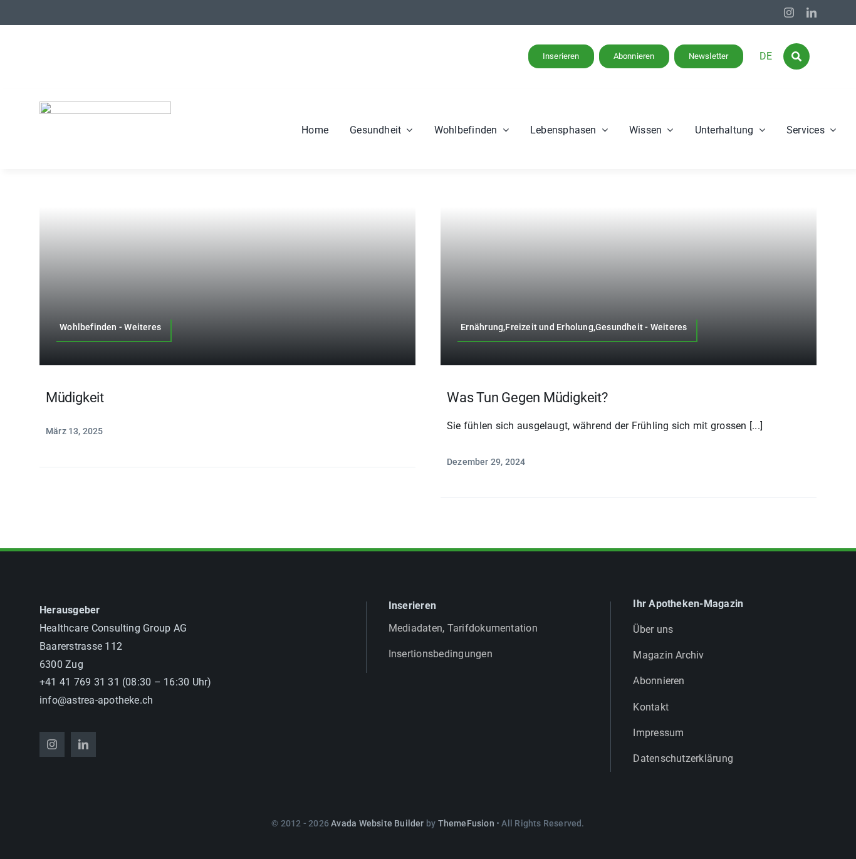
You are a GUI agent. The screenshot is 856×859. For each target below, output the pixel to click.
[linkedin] (811, 13)
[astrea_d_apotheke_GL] (105, 106)
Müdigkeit (75, 397)
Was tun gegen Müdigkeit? (527, 397)
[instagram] (789, 13)
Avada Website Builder (377, 823)
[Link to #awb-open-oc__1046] (796, 56)
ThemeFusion (466, 823)
